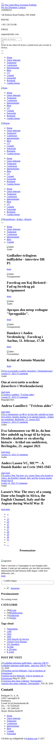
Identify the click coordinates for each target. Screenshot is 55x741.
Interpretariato (13, 68)
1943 (9, 634)
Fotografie (11, 78)
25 (8, 524)
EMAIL (4, 29)
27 (8, 529)
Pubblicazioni (16, 613)
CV (8, 73)
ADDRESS (6, 10)
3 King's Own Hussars (17, 641)
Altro (14, 618)
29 (8, 534)
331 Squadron (13, 644)
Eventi (13, 610)
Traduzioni (11, 62)
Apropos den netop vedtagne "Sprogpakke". (21, 683)
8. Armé (10, 652)
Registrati (11, 80)
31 (8, 540)
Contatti (10, 75)
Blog (9, 70)
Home (9, 57)
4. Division (12, 649)
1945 (9, 636)
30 (8, 537)
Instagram (15, 588)
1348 (9, 631)
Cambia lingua (13, 83)
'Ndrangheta (12, 629)
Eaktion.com (31, 738)
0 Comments (22, 373)
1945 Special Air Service (18, 639)
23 (8, 519)
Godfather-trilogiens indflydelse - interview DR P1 (23, 665)
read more (5, 392)
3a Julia (10, 647)
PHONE (5, 19)
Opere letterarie (13, 60)
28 (8, 532)
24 (8, 522)
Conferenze (12, 65)
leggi (9, 269)
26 (8, 527)
